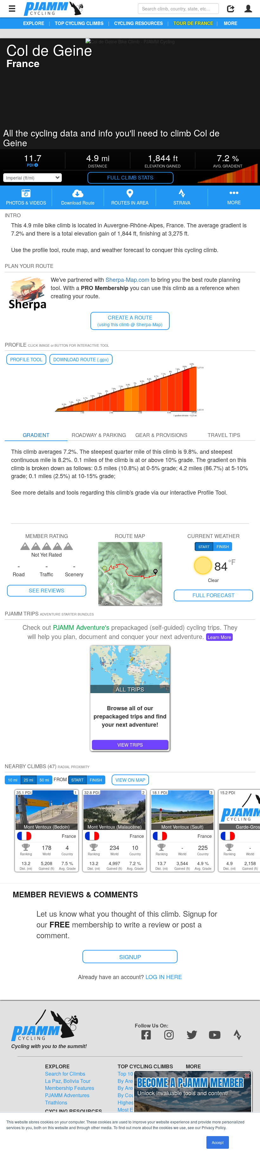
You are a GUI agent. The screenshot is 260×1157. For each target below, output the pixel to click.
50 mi (44, 779)
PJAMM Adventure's (81, 627)
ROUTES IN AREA (129, 202)
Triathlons (56, 1102)
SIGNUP (130, 956)
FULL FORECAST (213, 595)
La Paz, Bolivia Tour (67, 1081)
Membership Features (69, 1087)
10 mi (12, 779)
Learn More (219, 637)
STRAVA (181, 202)
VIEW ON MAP (130, 780)
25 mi (28, 779)
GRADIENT (36, 435)
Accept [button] (218, 1142)
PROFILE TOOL (26, 359)
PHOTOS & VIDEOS (26, 202)
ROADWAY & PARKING (99, 435)
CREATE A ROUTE (130, 320)
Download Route (77, 202)
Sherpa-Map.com (127, 279)
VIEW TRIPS (130, 745)
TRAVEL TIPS (224, 435)
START (77, 779)
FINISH (96, 779)
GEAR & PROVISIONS (161, 435)
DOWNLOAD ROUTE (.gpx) (81, 359)
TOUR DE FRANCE (193, 23)
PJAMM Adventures (67, 1095)
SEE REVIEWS (46, 590)
